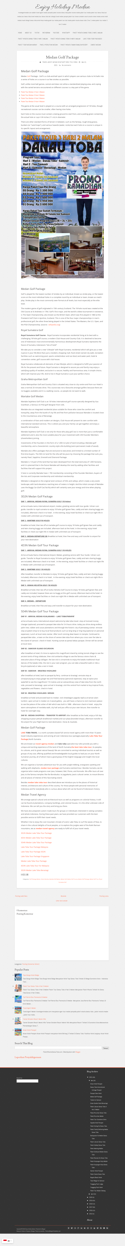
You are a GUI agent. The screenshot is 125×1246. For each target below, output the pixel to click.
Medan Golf (64, 879)
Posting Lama (103, 896)
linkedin (81, 1228)
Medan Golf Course (72, 879)
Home (20, 33)
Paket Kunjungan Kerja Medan (99, 1161)
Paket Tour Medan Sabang (97, 1191)
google (78, 1228)
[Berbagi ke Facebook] (27, 875)
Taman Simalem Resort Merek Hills (34, 1019)
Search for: (19, 1078)
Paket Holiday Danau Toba (97, 1145)
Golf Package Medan (34, 879)
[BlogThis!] (24, 875)
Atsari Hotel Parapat (29, 1030)
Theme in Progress (26, 1231)
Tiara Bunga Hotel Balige (31, 975)
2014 (90, 1214)
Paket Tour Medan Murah (27, 45)
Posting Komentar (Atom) (30, 964)
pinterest (88, 1228)
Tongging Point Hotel (96, 1187)
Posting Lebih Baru (21, 896)
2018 (90, 1204)
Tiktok (36, 33)
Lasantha (42, 1231)
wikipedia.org (54, 324)
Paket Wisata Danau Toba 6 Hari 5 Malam (65, 39)
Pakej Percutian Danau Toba (98, 1113)
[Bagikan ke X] (26, 875)
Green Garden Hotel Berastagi (99, 1103)
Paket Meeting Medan (96, 1148)
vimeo (97, 1228)
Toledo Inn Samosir (95, 1100)
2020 (90, 1197)
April (92, 1194)
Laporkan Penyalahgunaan (28, 1057)
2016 (90, 1210)
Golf (29, 76)
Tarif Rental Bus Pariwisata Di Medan (35, 997)
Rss (107, 1228)
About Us (28, 33)
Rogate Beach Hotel (96, 1177)
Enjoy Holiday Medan (62, 7)
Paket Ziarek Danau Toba (97, 1174)
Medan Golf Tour (94, 879)
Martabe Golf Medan (54, 879)
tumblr (91, 1228)
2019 (90, 1200)
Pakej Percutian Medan (49, 45)
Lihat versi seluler (61, 901)
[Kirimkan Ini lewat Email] (22, 875)
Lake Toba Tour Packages (92, 39)
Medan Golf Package (62, 57)
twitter (72, 1228)
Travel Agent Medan (29, 1008)
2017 (90, 1207)
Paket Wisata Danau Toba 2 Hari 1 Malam (87, 33)
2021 (90, 1077)
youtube (94, 1228)
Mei (92, 1080)
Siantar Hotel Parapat (96, 1171)
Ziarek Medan (96, 45)
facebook (68, 1228)
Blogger (77, 1052)
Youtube (56, 33)
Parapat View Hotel (95, 1093)
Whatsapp (66, 33)
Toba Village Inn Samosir (97, 1181)
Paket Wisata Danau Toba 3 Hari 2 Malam (33, 39)
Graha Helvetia (45, 879)
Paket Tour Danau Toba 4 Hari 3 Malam (36, 986)
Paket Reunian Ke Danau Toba (99, 1158)
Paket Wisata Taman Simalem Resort (74, 45)
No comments (66, 65)
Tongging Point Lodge (96, 1184)
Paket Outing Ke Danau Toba (98, 1126)
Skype (101, 1228)
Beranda (63, 896)
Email (104, 1228)
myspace (84, 1228)
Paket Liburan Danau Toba (97, 1142)
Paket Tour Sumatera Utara (98, 1119)
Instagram (46, 33)
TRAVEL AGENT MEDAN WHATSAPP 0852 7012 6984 (59, 62)
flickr (75, 1228)
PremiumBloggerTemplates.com (52, 1231)
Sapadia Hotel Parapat (96, 1123)
